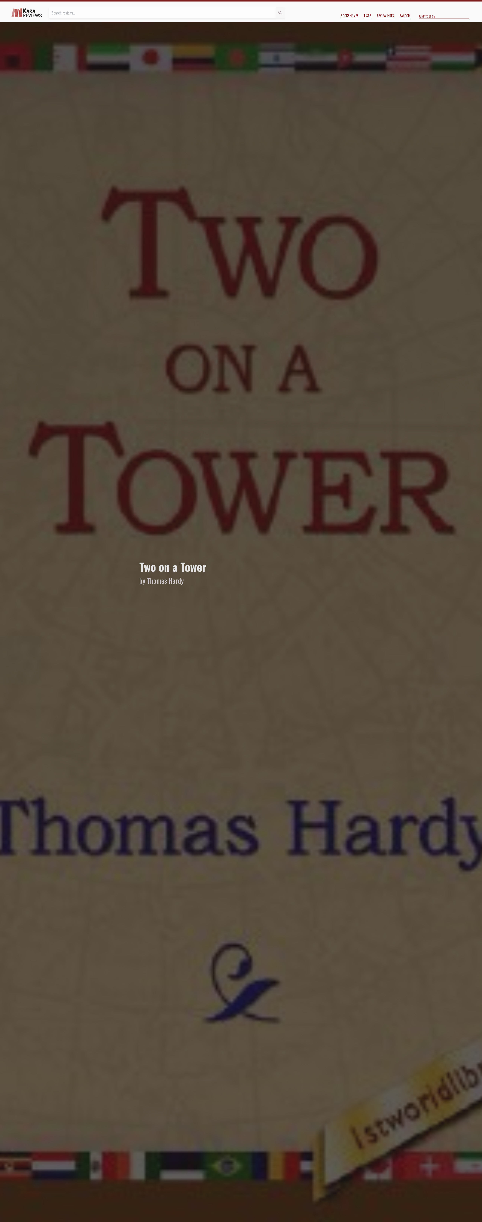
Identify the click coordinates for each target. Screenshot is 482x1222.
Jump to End (426, 16)
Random (405, 15)
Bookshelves (349, 15)
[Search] (280, 12)
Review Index (385, 15)
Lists (367, 15)
